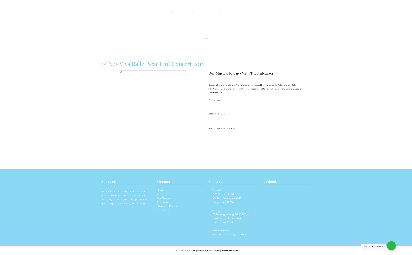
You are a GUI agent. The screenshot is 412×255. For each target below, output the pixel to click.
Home (160, 190)
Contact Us (163, 210)
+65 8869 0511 (221, 230)
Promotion (163, 202)
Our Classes (163, 198)
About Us (162, 194)
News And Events (167, 206)
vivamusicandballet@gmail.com (230, 234)
